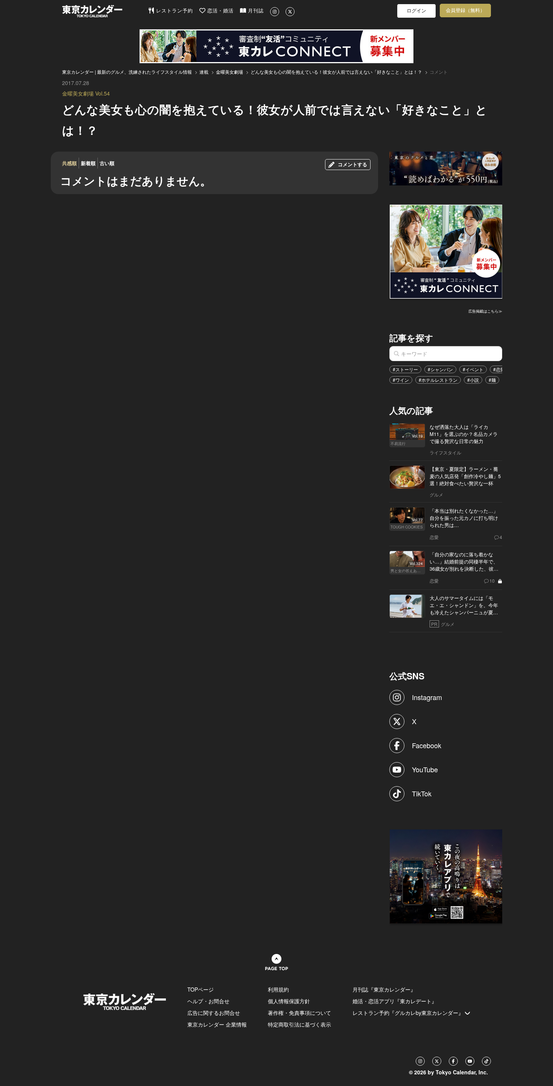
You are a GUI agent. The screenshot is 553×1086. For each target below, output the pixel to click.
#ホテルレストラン (438, 380)
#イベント (473, 369)
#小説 (473, 380)
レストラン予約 (173, 11)
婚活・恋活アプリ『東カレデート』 (394, 1001)
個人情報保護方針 (289, 1001)
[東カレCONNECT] (276, 46)
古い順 (107, 163)
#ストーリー (405, 369)
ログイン (416, 11)
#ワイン (401, 380)
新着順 (88, 163)
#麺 (492, 380)
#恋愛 (499, 369)
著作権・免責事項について (299, 1012)
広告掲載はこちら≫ (485, 311)
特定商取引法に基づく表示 (299, 1024)
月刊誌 (255, 11)
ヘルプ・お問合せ (208, 1001)
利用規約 (278, 989)
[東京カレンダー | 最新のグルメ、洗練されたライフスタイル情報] (105, 11)
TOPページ (200, 989)
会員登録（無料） (465, 10)
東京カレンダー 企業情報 (217, 1024)
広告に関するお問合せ (213, 1012)
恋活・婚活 (219, 11)
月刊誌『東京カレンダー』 (384, 989)
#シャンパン (440, 369)
